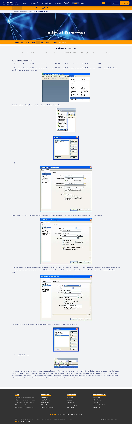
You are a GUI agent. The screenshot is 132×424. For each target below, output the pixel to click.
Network (16, 42)
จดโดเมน (69, 400)
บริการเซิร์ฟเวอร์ (46, 3)
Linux (33, 42)
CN (109, 3)
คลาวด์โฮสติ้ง (34, 3)
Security (107, 419)
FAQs (22, 42)
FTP (38, 42)
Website (48, 42)
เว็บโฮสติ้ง (70, 397)
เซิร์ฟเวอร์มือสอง (45, 405)
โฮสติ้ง (102, 419)
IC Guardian (25, 397)
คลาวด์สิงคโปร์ (71, 407)
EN (106, 3)
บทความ (26, 8)
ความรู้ (75, 3)
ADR (116, 419)
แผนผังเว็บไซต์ (97, 407)
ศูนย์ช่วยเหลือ (96, 397)
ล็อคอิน (116, 3)
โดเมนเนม (58, 3)
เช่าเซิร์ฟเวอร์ (44, 397)
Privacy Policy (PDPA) (99, 405)
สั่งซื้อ (67, 3)
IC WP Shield (24, 402)
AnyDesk (47, 8)
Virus (55, 42)
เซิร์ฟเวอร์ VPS (45, 402)
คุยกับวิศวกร (124, 3)
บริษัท (82, 3)
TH (103, 3)
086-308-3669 (63, 414)
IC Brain (22, 405)
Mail (27, 42)
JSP (42, 42)
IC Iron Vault (25, 400)
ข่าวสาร (38, 8)
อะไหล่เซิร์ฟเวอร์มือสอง (47, 407)
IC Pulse (24, 407)
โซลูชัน (24, 3)
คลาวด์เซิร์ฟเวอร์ (45, 400)
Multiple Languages (72, 405)
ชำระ (112, 419)
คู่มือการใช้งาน (17, 8)
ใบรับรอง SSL (70, 402)
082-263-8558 (76, 414)
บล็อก (32, 8)
